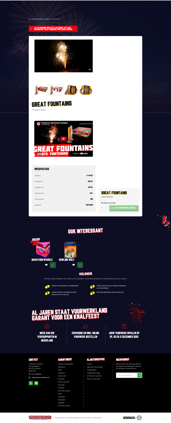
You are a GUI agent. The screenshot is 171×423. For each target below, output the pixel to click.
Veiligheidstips (91, 370)
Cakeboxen (61, 367)
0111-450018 (36, 374)
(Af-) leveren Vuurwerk (94, 376)
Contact (89, 364)
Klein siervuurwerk (64, 391)
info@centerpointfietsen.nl (40, 377)
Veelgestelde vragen (93, 373)
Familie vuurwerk (63, 382)
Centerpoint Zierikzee (37, 19)
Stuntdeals (61, 397)
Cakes (60, 370)
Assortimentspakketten (65, 364)
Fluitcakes (61, 385)
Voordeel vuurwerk (64, 406)
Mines (60, 394)
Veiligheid (61, 403)
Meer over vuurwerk (93, 379)
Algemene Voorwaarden (95, 367)
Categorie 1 (61, 373)
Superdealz (61, 400)
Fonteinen (47, 19)
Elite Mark (61, 379)
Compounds (62, 376)
